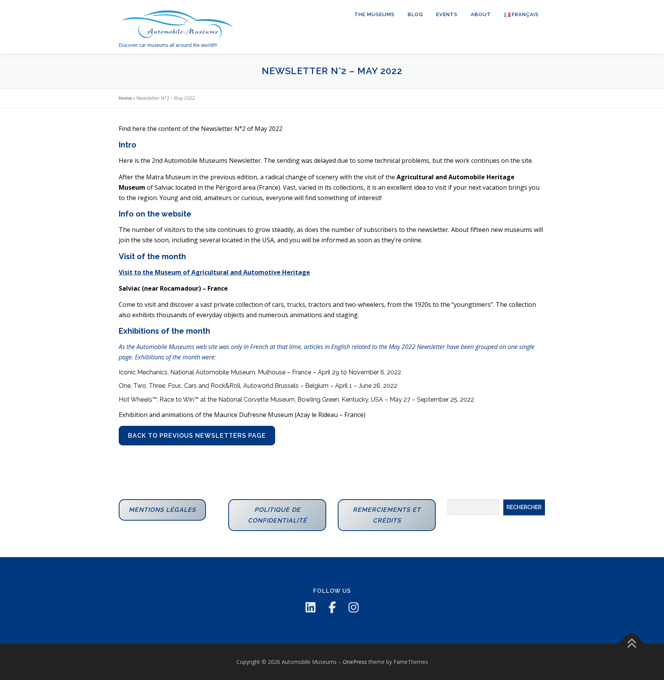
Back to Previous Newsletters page (197, 435)
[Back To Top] (631, 644)
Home (125, 98)
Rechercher (523, 507)
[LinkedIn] (310, 607)
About (481, 14)
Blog (415, 14)
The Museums (374, 14)
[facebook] (332, 607)
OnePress (355, 661)
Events (447, 14)
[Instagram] (353, 607)
